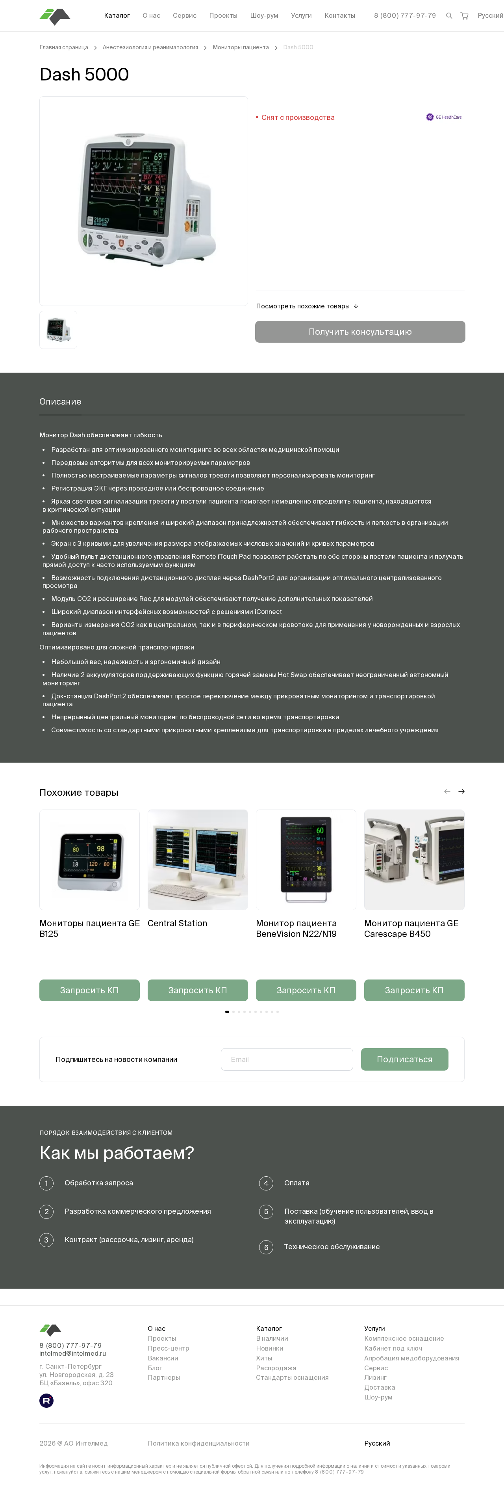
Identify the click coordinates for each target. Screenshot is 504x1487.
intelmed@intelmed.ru (72, 1353)
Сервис (184, 15)
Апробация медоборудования (412, 1358)
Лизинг (375, 1377)
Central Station (177, 923)
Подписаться (405, 1059)
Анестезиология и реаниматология (150, 47)
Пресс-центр (168, 1348)
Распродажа (276, 1367)
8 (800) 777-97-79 (405, 15)
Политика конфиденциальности (199, 1443)
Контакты (339, 15)
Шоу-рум (264, 15)
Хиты (264, 1358)
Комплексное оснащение (404, 1338)
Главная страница (63, 47)
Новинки (270, 1348)
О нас (151, 15)
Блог (155, 1367)
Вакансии (163, 1358)
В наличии (272, 1338)
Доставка (379, 1387)
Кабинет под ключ (393, 1348)
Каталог (117, 15)
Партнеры (164, 1377)
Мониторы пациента (241, 47)
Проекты (223, 15)
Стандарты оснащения (292, 1377)
